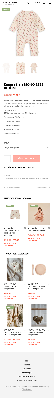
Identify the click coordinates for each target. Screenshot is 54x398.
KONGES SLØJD (23, 178)
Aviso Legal (27, 372)
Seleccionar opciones (10, 245)
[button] (29, 2)
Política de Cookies (27, 376)
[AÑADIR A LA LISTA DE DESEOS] (25, 228)
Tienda (27, 364)
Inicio (27, 361)
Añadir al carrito (26, 158)
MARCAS (32, 178)
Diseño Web (27, 389)
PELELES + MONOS (42, 178)
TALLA (6, 143)
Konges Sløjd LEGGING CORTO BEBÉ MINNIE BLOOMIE (11, 232)
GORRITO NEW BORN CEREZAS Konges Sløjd (10, 286)
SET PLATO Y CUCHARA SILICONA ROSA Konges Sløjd (36, 286)
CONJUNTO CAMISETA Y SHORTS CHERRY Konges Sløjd (12, 332)
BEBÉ (15, 178)
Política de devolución (27, 380)
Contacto (27, 368)
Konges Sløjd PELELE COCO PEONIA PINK (36, 230)
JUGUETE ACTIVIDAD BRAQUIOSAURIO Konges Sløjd (36, 332)
